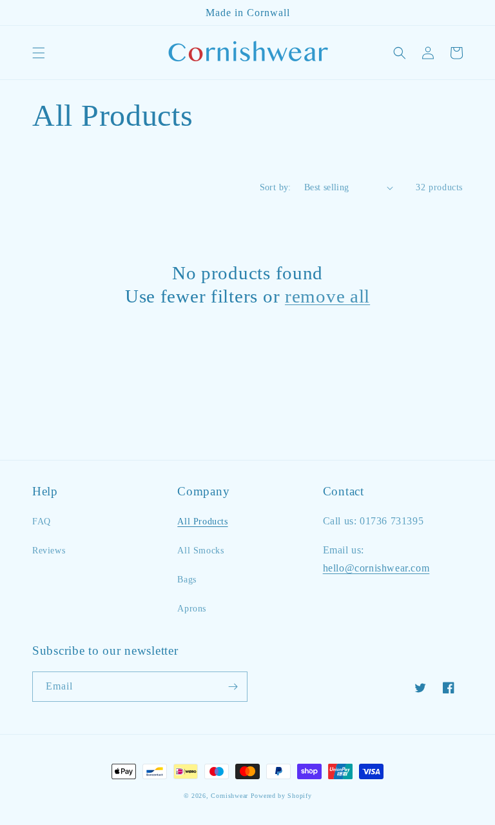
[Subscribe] (232, 686)
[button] (38, 53)
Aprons (191, 608)
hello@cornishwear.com (376, 567)
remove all (327, 296)
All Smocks (200, 550)
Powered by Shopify (281, 795)
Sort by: (275, 187)
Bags (186, 579)
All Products (202, 521)
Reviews (48, 550)
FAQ (41, 521)
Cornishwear (229, 795)
